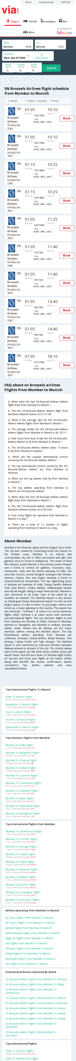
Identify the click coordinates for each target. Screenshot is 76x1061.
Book (66, 118)
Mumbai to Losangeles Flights (23, 892)
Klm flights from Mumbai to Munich (26, 963)
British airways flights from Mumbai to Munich (32, 933)
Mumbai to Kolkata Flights (20, 768)
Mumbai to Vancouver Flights (22, 899)
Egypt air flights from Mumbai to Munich (29, 938)
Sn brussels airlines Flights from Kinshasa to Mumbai (36, 1003)
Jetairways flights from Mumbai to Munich (30, 958)
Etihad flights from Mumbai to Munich (28, 953)
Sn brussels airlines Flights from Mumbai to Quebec (35, 1013)
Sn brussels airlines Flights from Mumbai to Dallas (34, 984)
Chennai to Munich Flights (20, 719)
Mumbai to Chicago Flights (21, 846)
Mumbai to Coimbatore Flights (23, 783)
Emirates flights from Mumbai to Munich (29, 948)
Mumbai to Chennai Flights (21, 760)
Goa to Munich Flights (18, 712)
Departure (9, 54)
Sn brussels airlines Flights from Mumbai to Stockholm (31, 1025)
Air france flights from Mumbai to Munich (30, 922)
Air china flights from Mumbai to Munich (29, 917)
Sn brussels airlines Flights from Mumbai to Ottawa (35, 1018)
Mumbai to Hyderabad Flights (22, 806)
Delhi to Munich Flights (18, 696)
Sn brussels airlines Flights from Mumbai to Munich (35, 998)
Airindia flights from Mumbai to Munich (28, 928)
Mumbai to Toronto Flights (21, 839)
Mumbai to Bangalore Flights (22, 752)
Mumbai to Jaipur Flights (19, 798)
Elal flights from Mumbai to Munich (26, 943)
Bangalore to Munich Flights (21, 704)
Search (51, 68)
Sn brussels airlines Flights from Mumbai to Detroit (35, 1008)
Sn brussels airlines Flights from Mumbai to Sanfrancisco (31, 991)
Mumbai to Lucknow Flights (21, 775)
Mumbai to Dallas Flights (20, 861)
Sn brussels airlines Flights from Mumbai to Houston (36, 979)
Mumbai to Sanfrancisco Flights (23, 831)
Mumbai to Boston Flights (20, 884)
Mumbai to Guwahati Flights (21, 790)
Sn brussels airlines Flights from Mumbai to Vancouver (31, 1033)
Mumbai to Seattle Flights (20, 854)
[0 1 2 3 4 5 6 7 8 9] (21, 70)
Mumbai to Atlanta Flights (20, 877)
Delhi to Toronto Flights (19, 1051)
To (37, 42)
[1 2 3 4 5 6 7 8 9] (8, 70)
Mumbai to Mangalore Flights (22, 813)
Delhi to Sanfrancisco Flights (22, 1058)
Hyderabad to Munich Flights (22, 727)
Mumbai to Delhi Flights (19, 745)
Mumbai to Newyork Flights (21, 869)
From (6, 42)
